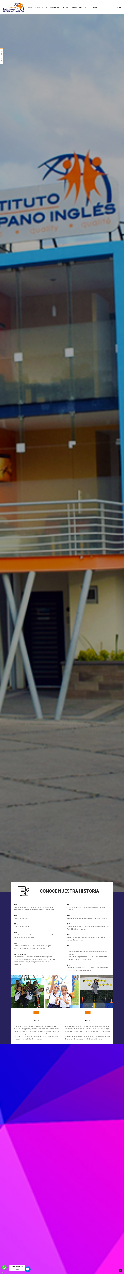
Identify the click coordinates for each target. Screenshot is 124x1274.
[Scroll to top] (120, 1270)
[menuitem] (30, 7)
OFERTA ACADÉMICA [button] (52, 7)
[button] (114, 7)
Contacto (95, 7)
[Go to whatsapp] (4, 1267)
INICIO (30, 7)
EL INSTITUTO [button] (39, 7)
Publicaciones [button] (77, 7)
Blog (87, 7)
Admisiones (65, 7)
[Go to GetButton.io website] (4, 1272)
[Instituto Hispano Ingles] (13, 7)
